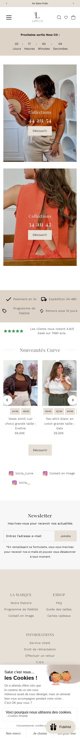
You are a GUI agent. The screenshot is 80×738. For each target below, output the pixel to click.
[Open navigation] (11, 17)
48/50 (26, 411)
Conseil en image (21, 615)
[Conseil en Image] (45, 473)
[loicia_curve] (11, 473)
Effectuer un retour (40, 655)
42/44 (59, 411)
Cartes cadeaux (59, 615)
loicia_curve (24, 473)
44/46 (15, 411)
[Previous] (7, 400)
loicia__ (24, 482)
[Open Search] (59, 17)
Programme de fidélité (21, 609)
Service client (40, 643)
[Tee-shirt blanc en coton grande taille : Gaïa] (59, 383)
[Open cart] (73, 17)
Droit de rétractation (40, 649)
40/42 (48, 411)
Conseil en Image (62, 473)
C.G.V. (40, 662)
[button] (66, 17)
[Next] (73, 400)
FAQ (59, 603)
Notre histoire (21, 603)
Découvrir (40, 130)
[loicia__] (14, 483)
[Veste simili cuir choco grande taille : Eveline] (20, 383)
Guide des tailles (59, 609)
